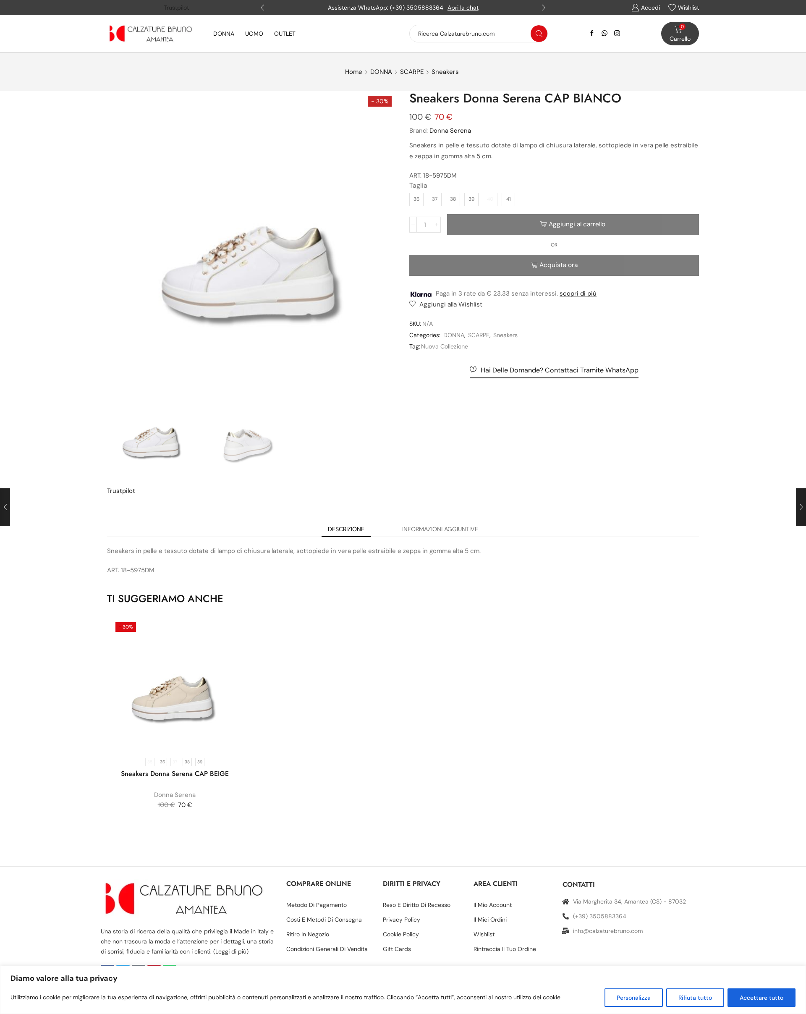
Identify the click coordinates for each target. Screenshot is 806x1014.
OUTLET (285, 33)
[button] (262, 7)
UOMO (254, 33)
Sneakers (445, 72)
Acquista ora (558, 265)
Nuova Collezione (444, 346)
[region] (403, 990)
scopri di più (578, 293)
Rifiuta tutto (695, 997)
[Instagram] (617, 33)
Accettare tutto (761, 997)
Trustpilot (176, 7)
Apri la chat (463, 7)
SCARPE (412, 72)
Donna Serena (450, 130)
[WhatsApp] (604, 33)
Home (353, 72)
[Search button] (539, 33)
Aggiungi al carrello (577, 224)
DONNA (223, 33)
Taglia (418, 185)
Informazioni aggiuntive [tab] (440, 529)
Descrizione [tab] (346, 529)
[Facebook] (592, 33)
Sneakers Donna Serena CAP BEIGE (175, 773)
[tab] (346, 529)
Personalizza (634, 997)
